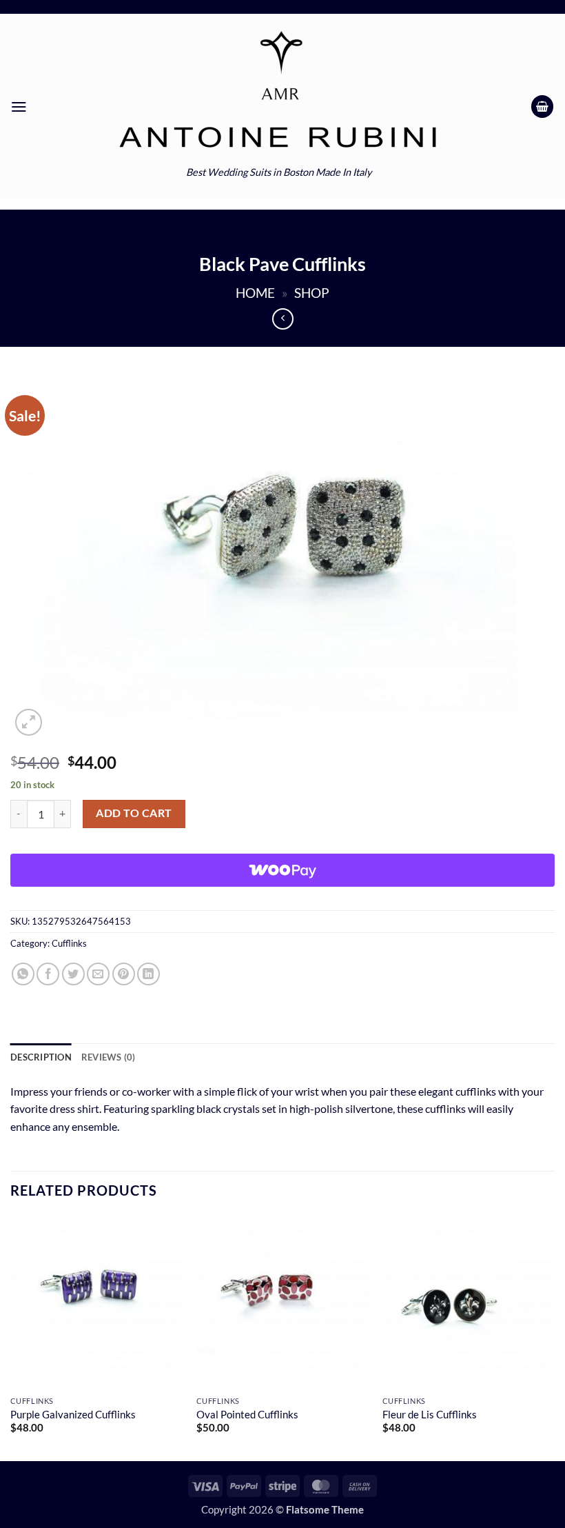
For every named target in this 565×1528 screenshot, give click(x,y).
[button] (19, 106)
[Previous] (11, 1336)
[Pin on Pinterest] (123, 974)
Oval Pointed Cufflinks (247, 1414)
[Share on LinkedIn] (148, 974)
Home (255, 293)
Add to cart (134, 813)
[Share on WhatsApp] (23, 974)
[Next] (554, 1336)
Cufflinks (69, 943)
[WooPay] (282, 870)
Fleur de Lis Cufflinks (429, 1414)
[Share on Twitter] (73, 974)
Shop (311, 293)
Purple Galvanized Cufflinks (73, 1414)
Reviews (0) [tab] (108, 1057)
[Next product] (283, 319)
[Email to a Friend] (98, 974)
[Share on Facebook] (48, 974)
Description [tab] (41, 1057)
